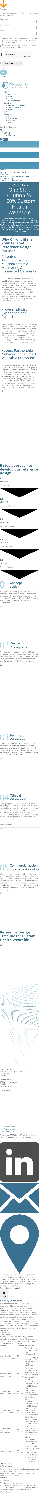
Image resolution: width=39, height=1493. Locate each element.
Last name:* (4, 25)
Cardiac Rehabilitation (16, 105)
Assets (10, 96)
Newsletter (12, 118)
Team (10, 98)
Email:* (2, 31)
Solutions (8, 103)
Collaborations (14, 101)
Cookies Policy (9, 1131)
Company (12, 94)
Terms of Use (9, 1129)
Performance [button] (5, 1464)
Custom (11, 109)
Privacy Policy (10, 43)
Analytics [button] (3, 1478)
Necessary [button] (4, 1330)
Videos (11, 123)
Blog (10, 116)
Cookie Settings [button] (6, 1288)
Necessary (6, 1332)
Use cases (12, 120)
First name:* (4, 19)
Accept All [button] (16, 1288)
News (6, 112)
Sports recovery (14, 107)
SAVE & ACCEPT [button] (6, 1492)
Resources (8, 114)
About (6, 92)
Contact (5, 139)
